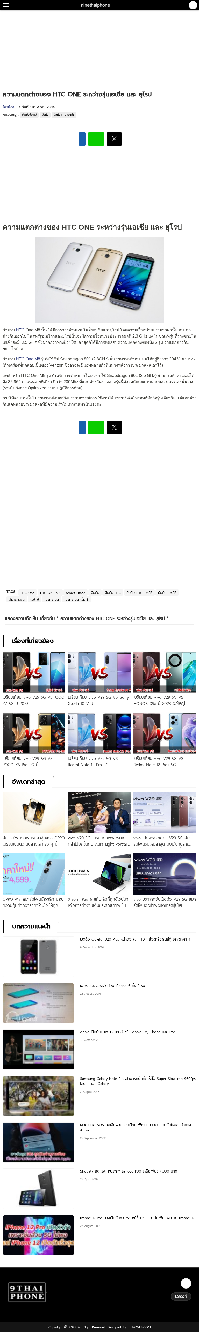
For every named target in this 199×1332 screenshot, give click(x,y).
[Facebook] (186, 1283)
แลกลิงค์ (181, 1296)
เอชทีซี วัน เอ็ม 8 (77, 599)
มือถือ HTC (113, 592)
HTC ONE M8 (50, 592)
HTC (20, 330)
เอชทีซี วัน (52, 599)
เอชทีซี (34, 599)
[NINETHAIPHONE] (95, 5)
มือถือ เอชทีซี (167, 592)
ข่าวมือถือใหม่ (29, 115)
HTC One (27, 592)
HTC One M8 (28, 359)
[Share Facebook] (82, 139)
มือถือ (45, 115)
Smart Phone (75, 592)
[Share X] (114, 139)
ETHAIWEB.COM (138, 1327)
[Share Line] (96, 139)
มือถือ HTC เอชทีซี (64, 115)
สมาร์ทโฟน (17, 599)
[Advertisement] (99, 45)
